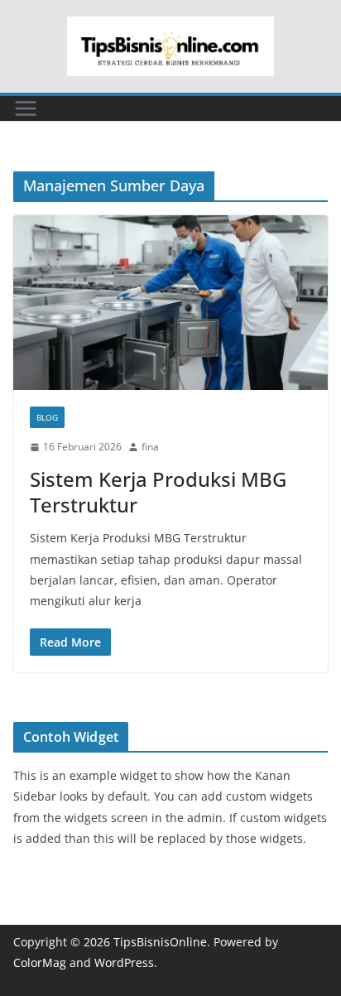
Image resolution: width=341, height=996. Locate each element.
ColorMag (39, 962)
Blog (47, 417)
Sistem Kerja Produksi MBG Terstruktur (158, 491)
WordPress (124, 962)
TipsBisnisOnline (160, 942)
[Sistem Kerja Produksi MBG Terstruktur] (170, 302)
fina (150, 447)
